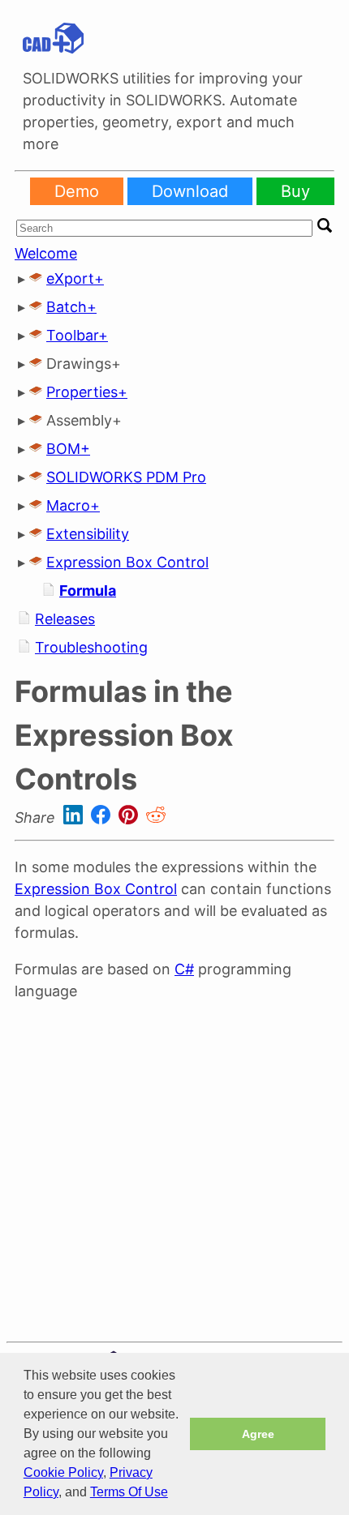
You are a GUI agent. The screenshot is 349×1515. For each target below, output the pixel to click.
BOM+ (68, 448)
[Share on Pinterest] (130, 817)
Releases (65, 618)
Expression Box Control (127, 562)
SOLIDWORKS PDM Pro (126, 477)
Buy (295, 191)
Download (190, 191)
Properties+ (86, 391)
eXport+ (75, 278)
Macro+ (73, 505)
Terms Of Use (129, 1492)
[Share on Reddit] (156, 817)
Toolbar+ (77, 335)
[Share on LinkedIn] (75, 817)
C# (184, 969)
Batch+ (71, 306)
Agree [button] (258, 1433)
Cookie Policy (63, 1472)
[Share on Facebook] (102, 817)
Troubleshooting (91, 647)
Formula (87, 590)
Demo (76, 191)
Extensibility (87, 533)
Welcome (46, 253)
